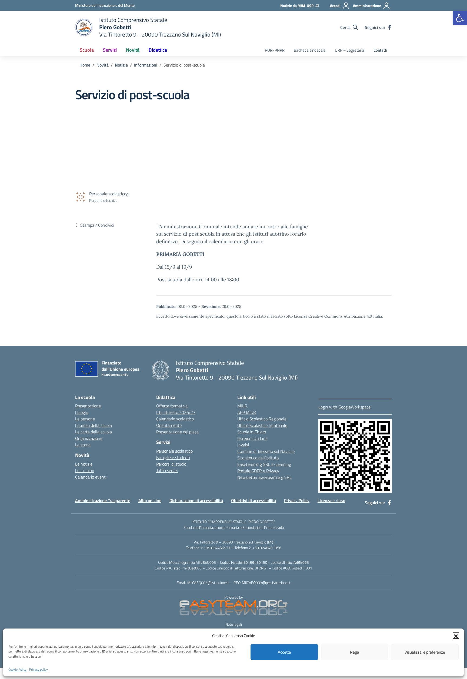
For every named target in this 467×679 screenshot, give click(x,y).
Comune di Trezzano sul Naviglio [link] (266, 451)
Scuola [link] (87, 50)
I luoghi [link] (81, 412)
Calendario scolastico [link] (175, 419)
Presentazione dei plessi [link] (177, 432)
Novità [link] (132, 50)
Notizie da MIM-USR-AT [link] (299, 5)
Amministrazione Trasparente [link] (102, 500)
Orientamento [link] (169, 425)
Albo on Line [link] (149, 500)
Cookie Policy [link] (17, 669)
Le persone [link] (85, 419)
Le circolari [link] (84, 470)
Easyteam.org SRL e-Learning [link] (264, 464)
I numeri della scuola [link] (93, 425)
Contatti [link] (380, 50)
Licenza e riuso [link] (331, 500)
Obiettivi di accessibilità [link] (253, 500)
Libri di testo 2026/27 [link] (175, 412)
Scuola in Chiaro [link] (251, 432)
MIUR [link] (242, 406)
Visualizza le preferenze (425, 652)
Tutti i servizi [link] (167, 470)
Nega (354, 652)
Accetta (284, 652)
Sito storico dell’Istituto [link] (258, 457)
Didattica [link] (158, 50)
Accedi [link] (335, 5)
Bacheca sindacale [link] (310, 50)
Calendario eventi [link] (90, 477)
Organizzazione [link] (88, 438)
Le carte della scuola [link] (93, 432)
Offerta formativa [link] (172, 406)
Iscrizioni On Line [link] (252, 438)
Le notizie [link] (83, 464)
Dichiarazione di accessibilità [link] (196, 500)
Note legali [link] (233, 624)
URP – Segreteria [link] (349, 50)
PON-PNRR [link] (275, 50)
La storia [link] (83, 444)
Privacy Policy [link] (296, 500)
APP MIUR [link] (246, 412)
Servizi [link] (110, 50)
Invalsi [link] (243, 444)
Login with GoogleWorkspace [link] (344, 407)
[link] (460, 18)
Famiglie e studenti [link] (173, 457)
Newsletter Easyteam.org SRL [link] (264, 477)
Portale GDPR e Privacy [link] (258, 470)
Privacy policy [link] (38, 669)
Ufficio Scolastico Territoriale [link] (262, 425)
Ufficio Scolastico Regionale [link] (261, 419)
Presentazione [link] (88, 406)
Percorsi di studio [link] (171, 464)
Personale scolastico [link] (174, 451)
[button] (456, 635)
